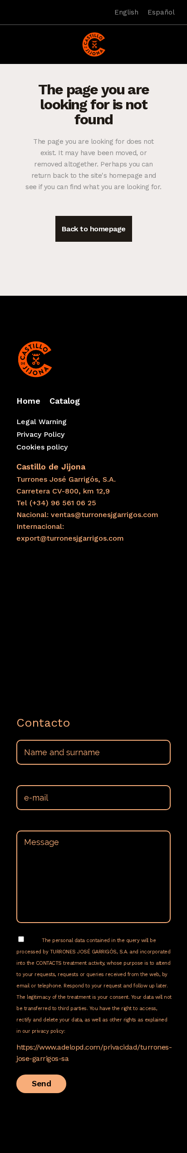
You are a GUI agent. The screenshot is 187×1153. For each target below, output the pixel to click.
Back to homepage (94, 229)
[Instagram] (11, 12)
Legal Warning (41, 421)
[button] (13, 39)
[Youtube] (37, 12)
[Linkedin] (24, 12)
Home (28, 401)
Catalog (64, 401)
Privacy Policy (40, 434)
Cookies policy (42, 447)
